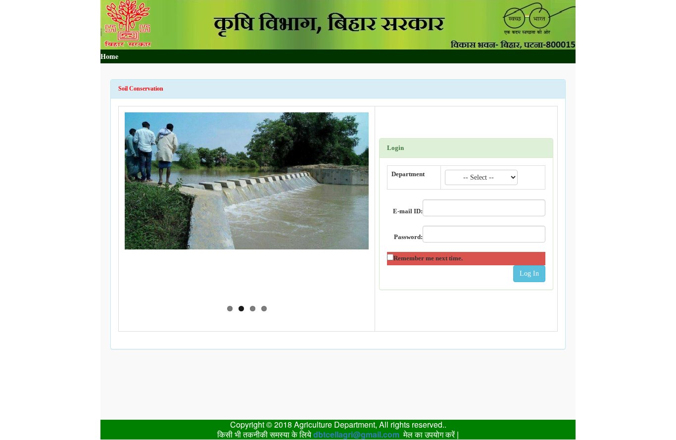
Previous (110, 204)
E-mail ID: (408, 211)
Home (109, 56)
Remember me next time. (428, 258)
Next (383, 204)
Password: (408, 237)
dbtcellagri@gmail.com (356, 434)
